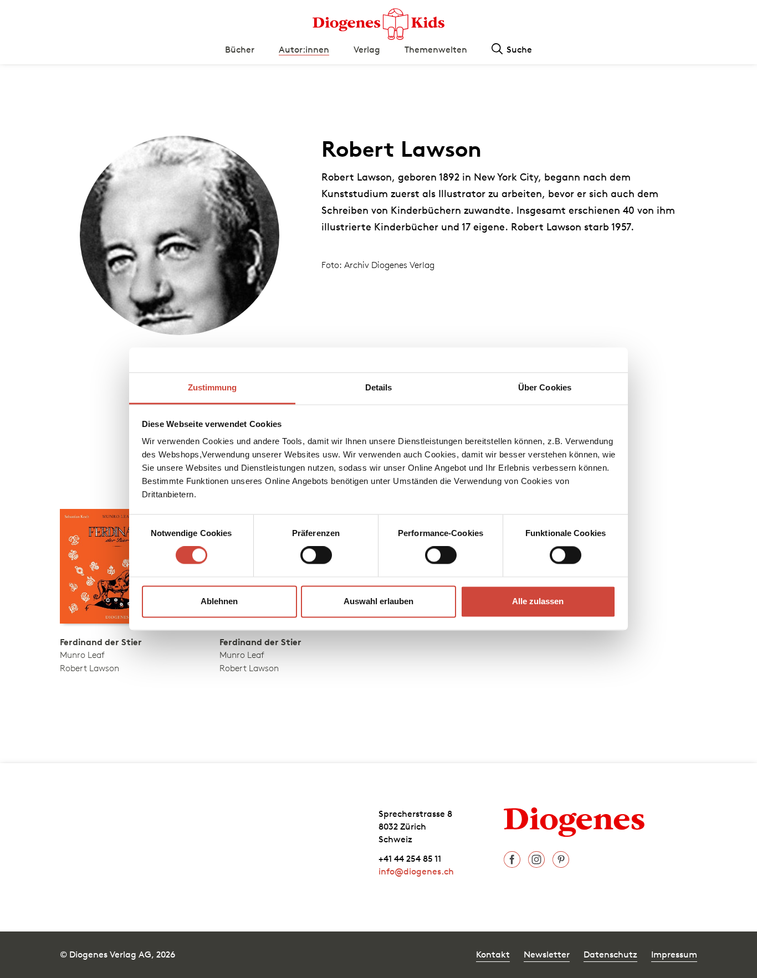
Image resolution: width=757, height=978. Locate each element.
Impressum (674, 954)
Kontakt (493, 954)
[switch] (316, 555)
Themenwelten (436, 49)
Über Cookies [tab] (544, 387)
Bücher (239, 49)
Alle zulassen (538, 601)
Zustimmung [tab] (212, 387)
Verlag (367, 49)
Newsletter (547, 954)
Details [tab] (378, 387)
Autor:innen (304, 49)
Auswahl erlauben (378, 601)
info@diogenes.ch (416, 871)
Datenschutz (610, 954)
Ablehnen (219, 601)
